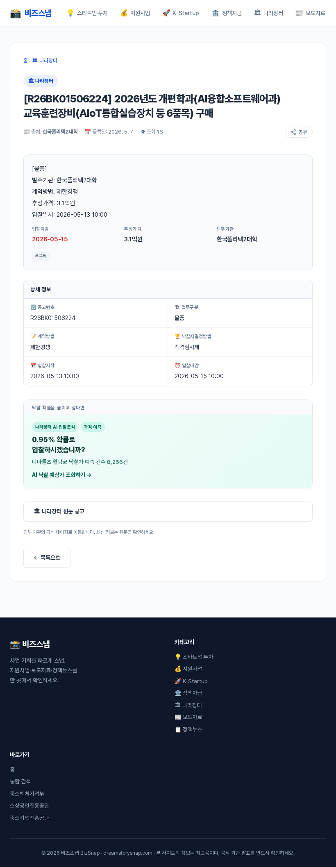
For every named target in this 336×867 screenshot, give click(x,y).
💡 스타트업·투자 (194, 657)
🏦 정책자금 (188, 693)
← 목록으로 (47, 557)
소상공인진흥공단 (29, 805)
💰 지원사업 (188, 668)
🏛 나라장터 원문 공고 (59, 511)
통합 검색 (20, 781)
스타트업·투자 (87, 13)
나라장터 (268, 13)
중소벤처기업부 (27, 793)
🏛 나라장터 (44, 60)
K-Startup (181, 13)
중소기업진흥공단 (29, 818)
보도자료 (310, 13)
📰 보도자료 (188, 717)
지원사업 (135, 13)
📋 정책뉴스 (188, 729)
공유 (302, 132)
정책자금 (226, 13)
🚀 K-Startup (191, 681)
